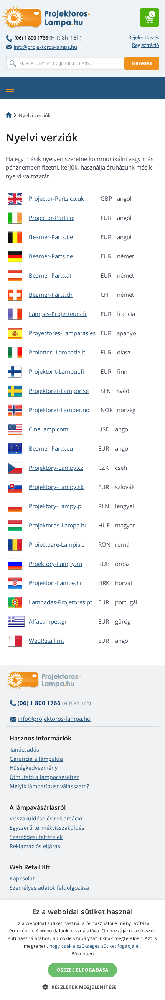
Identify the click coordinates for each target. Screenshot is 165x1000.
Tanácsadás (24, 749)
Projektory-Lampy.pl (56, 506)
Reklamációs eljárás (35, 846)
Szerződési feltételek (36, 836)
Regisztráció (145, 45)
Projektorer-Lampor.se (59, 390)
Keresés (142, 63)
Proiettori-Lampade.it (57, 352)
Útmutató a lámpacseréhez (44, 776)
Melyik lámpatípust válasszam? (49, 786)
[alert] (82, 950)
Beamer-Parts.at (50, 275)
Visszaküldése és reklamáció (46, 818)
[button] (82, 987)
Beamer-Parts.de (51, 256)
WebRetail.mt (46, 640)
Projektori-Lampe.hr (55, 583)
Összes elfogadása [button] (83, 970)
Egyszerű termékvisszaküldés (47, 827)
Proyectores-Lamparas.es (62, 333)
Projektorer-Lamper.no (59, 410)
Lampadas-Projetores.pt (60, 602)
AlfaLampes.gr (48, 621)
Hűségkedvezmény (34, 767)
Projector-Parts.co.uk (56, 198)
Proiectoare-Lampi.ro (57, 544)
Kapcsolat (22, 878)
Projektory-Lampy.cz (56, 467)
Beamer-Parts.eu (51, 448)
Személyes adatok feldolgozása (49, 887)
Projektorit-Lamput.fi (56, 371)
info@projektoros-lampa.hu (45, 46)
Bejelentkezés (143, 37)
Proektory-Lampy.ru (55, 563)
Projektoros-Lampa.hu (58, 525)
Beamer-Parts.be (51, 237)
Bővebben (82, 953)
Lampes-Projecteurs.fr (58, 314)
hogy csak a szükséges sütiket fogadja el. (95, 946)
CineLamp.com (48, 429)
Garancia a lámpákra (36, 758)
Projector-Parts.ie (51, 217)
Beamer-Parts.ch (51, 294)
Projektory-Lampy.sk (56, 487)
